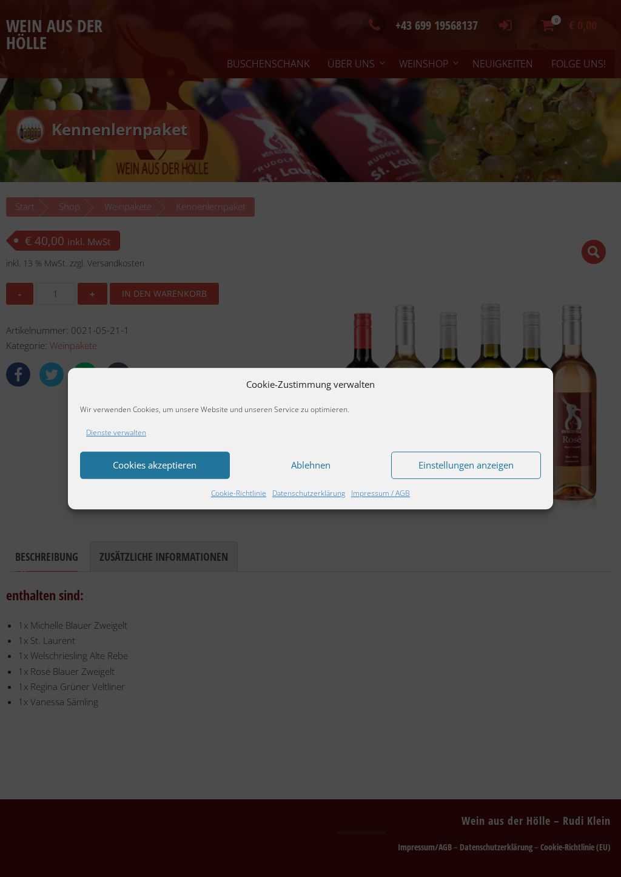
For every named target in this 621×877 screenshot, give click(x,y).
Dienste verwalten (116, 432)
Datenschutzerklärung (308, 493)
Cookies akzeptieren (154, 465)
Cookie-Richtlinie (238, 493)
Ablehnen (311, 465)
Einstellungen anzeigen (466, 465)
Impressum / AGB (380, 493)
